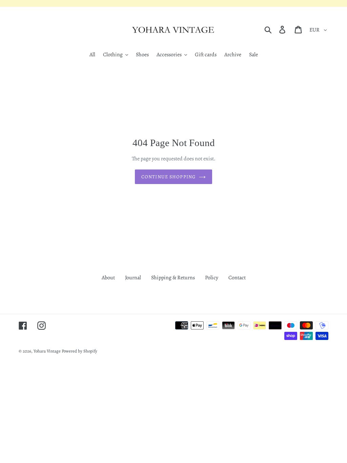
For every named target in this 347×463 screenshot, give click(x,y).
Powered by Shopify (79, 351)
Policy (211, 277)
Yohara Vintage (47, 351)
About (108, 277)
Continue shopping (168, 177)
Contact (237, 277)
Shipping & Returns (173, 277)
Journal (133, 277)
